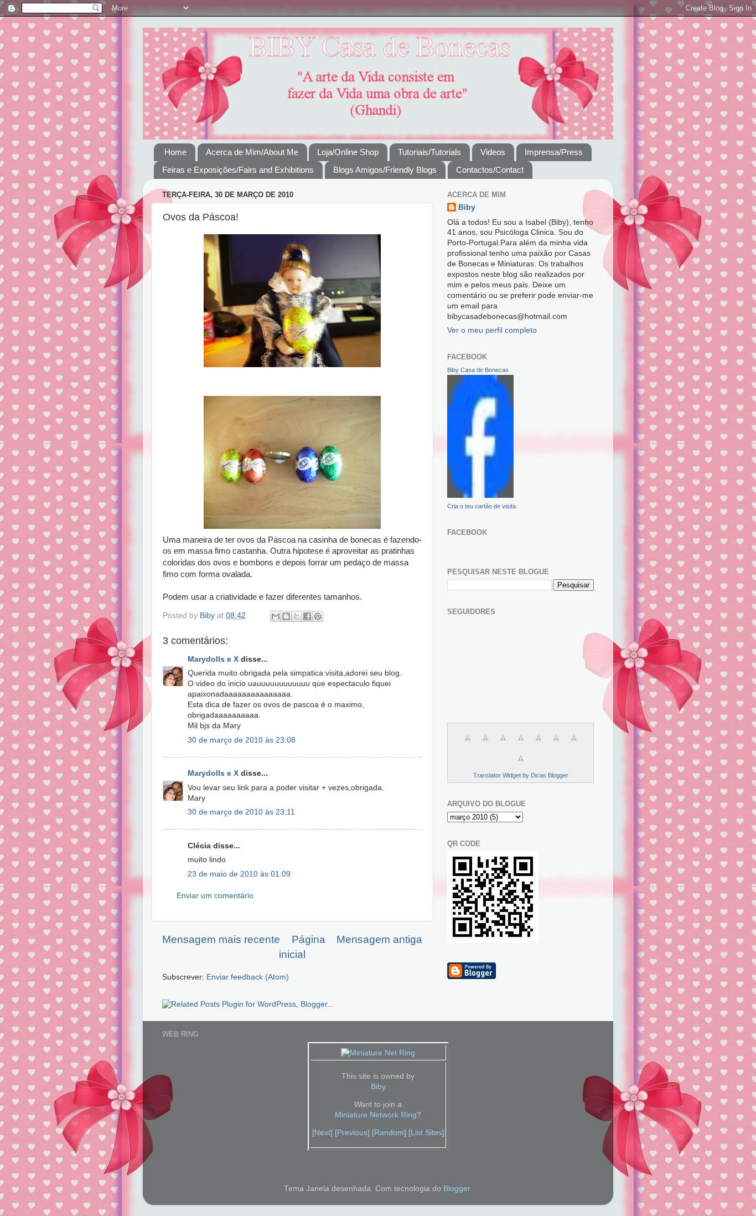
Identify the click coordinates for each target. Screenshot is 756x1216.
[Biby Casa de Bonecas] (480, 495)
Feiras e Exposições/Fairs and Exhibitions (238, 169)
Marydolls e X (213, 659)
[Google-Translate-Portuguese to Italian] (521, 744)
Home (175, 152)
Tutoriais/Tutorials (429, 152)
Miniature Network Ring (376, 1115)
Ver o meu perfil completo (492, 330)
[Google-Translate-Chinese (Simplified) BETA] (468, 744)
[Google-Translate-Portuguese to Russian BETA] (574, 744)
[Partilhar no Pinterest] (317, 616)
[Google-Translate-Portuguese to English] (556, 744)
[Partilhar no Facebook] (307, 616)
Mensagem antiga (379, 939)
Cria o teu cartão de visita (481, 506)
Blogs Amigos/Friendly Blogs (385, 169)
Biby (466, 207)
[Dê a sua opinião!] (286, 616)
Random (389, 1133)
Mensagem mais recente (221, 939)
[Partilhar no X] (296, 616)
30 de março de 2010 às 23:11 (241, 812)
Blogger (456, 1188)
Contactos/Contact (490, 169)
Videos (492, 152)
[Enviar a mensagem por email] (275, 616)
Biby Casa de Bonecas (478, 370)
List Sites (426, 1133)
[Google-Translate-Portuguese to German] (503, 744)
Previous (352, 1133)
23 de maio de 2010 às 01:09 (239, 874)
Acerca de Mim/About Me (252, 152)
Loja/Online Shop (348, 152)
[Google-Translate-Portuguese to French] (485, 744)
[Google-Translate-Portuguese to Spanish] (521, 764)
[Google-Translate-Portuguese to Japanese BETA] (538, 744)
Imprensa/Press (554, 152)
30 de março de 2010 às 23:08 (242, 740)
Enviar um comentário (215, 896)
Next (322, 1133)
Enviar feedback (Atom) (247, 977)
